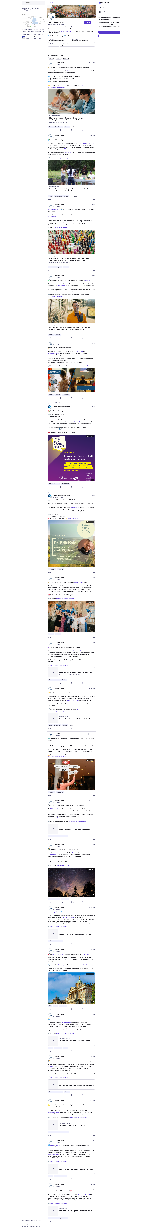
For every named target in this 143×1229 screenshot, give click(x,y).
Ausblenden (90, 369)
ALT (93, 390)
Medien (57, 50)
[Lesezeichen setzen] (83, 130)
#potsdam (51, 58)
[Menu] (93, 22)
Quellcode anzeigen (33, 1226)
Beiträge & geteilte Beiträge (55, 55)
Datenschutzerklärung (27, 1222)
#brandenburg (66, 58)
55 (56, 28)
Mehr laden (71, 1226)
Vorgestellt (64, 50)
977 (49, 28)
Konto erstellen (109, 32)
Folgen (88, 22)
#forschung (58, 58)
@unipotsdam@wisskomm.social (56, 24)
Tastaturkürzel (25, 1226)
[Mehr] (94, 130)
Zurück (52, 3)
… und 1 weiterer (74, 126)
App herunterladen (34, 1225)
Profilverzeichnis (37, 1220)
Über (32, 1220)
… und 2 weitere (71, 725)
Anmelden (109, 36)
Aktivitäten (51, 50)
